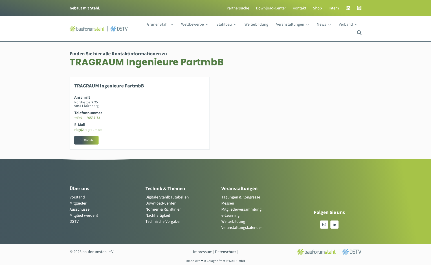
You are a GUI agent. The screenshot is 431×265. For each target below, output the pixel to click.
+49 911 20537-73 (87, 117)
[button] (359, 32)
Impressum (202, 252)
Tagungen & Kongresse (240, 197)
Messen (227, 203)
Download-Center (160, 203)
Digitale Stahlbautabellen (167, 197)
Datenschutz (225, 252)
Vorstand (77, 197)
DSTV (74, 221)
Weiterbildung (233, 221)
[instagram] (324, 224)
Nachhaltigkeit (157, 215)
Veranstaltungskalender (241, 227)
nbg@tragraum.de (88, 129)
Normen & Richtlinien (163, 209)
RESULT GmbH (235, 261)
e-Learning (230, 215)
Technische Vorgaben (163, 221)
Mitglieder (78, 203)
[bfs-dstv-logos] (99, 28)
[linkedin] (334, 224)
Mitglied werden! (84, 215)
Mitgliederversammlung (241, 209)
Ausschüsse (80, 209)
